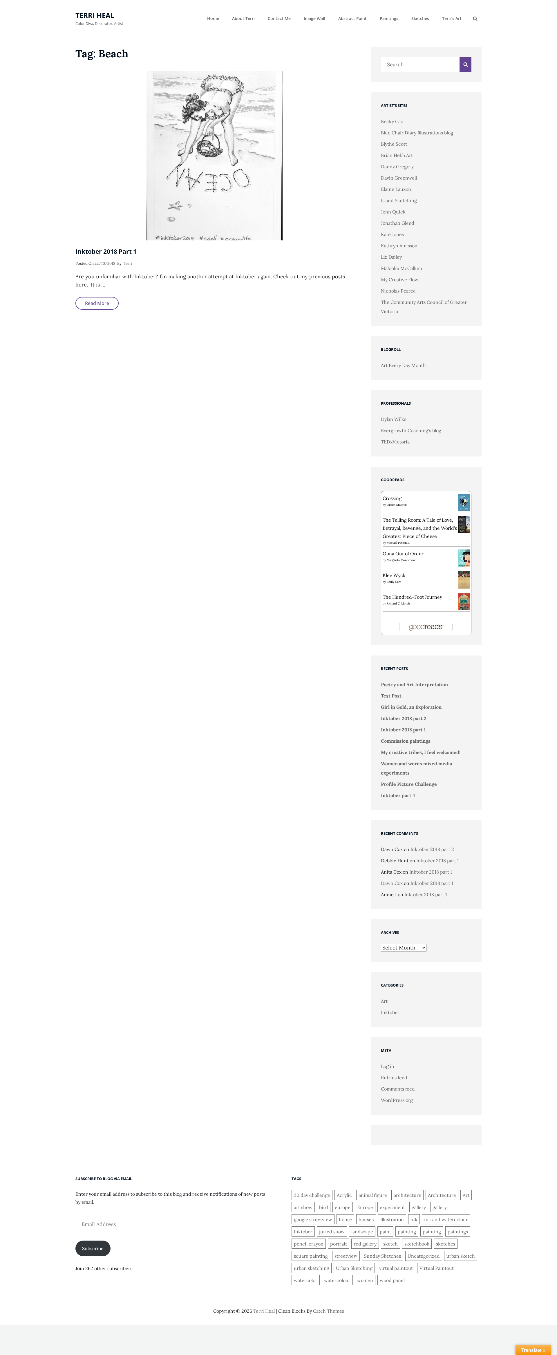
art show (303, 1207)
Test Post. (392, 696)
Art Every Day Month (403, 365)
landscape (362, 1232)
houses (366, 1219)
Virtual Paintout (436, 1268)
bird (323, 1207)
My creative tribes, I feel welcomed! (420, 752)
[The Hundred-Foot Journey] (464, 601)
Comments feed (398, 1089)
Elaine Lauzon (396, 189)
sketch (390, 1244)
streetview (345, 1256)
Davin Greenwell (399, 178)
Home (213, 18)
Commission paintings (406, 741)
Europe (365, 1207)
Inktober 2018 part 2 (403, 718)
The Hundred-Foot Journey (412, 597)
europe (342, 1207)
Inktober (390, 1012)
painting (407, 1232)
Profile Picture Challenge (409, 784)
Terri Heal (95, 15)
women (365, 1280)
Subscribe (93, 1248)
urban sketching (311, 1268)
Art (384, 1001)
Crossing (392, 498)
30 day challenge (312, 1195)
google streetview (313, 1219)
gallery (419, 1207)
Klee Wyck (394, 575)
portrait (338, 1244)
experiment (392, 1207)
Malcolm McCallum (401, 268)
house (345, 1219)
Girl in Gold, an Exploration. (412, 707)
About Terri (243, 18)
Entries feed (394, 1077)
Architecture (442, 1195)
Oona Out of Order (403, 553)
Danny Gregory (397, 166)
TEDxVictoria (395, 442)
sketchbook (416, 1244)
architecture (407, 1195)
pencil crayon (308, 1244)
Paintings (389, 18)
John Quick (393, 212)
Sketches (420, 18)
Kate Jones (392, 234)
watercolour (337, 1280)
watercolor (305, 1280)
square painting (311, 1256)
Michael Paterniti (398, 543)
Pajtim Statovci (397, 505)
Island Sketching (399, 200)
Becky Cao (392, 121)
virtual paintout (396, 1268)
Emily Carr (394, 582)
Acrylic (344, 1195)
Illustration (392, 1219)
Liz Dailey (391, 257)
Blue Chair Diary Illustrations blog (417, 133)
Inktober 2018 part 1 (106, 251)
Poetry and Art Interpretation (414, 684)
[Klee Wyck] (464, 579)
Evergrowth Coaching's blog (411, 430)
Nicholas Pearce (398, 291)
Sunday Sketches (382, 1256)
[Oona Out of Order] (464, 557)
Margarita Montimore (401, 560)
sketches (445, 1244)
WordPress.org (397, 1100)
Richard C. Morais (398, 603)
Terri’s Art (452, 18)
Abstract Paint (352, 18)
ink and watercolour (446, 1219)
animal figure (373, 1195)
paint (385, 1232)
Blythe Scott (394, 144)
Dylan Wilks (393, 419)
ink (413, 1219)
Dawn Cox (392, 883)
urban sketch (460, 1256)
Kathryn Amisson (399, 246)
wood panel (392, 1280)
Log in (387, 1066)
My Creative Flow (399, 279)
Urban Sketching (354, 1268)
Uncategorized (424, 1256)
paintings (458, 1232)
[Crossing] (464, 502)
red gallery (365, 1244)
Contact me (279, 18)
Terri (128, 263)
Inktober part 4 (398, 795)
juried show (332, 1232)
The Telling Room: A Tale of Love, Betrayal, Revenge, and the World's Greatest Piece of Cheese (420, 528)
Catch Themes (328, 1311)
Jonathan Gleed (397, 223)
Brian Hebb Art (397, 155)
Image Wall (314, 18)
